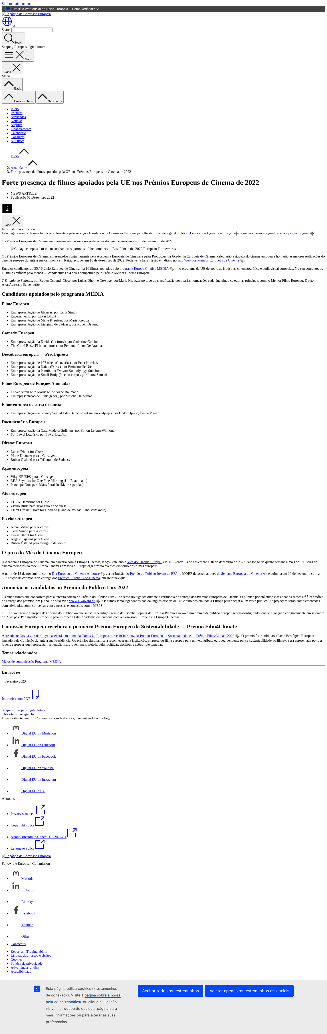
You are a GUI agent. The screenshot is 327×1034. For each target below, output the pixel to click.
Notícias (16, 121)
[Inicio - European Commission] (26, 14)
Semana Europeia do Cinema (241, 573)
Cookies (16, 959)
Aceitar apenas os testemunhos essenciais (249, 990)
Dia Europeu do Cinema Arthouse (76, 573)
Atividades (18, 117)
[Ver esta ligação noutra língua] (236, 233)
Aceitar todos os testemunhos (170, 990)
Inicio (15, 109)
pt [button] (13, 25)
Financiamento (21, 129)
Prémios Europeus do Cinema (79, 578)
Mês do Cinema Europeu (144, 562)
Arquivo (16, 125)
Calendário (18, 133)
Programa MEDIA (48, 661)
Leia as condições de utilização (211, 233)
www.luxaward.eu (82, 601)
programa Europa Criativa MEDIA (144, 268)
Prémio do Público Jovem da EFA (154, 573)
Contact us (18, 944)
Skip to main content (16, 4)
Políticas (16, 113)
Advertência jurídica (25, 967)
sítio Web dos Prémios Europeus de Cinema (208, 260)
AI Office (17, 141)
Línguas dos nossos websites (31, 955)
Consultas (17, 137)
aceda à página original (293, 233)
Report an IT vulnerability (29, 951)
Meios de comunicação (18, 661)
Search (6, 30)
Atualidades (19, 168)
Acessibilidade (21, 971)
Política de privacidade (26, 963)
